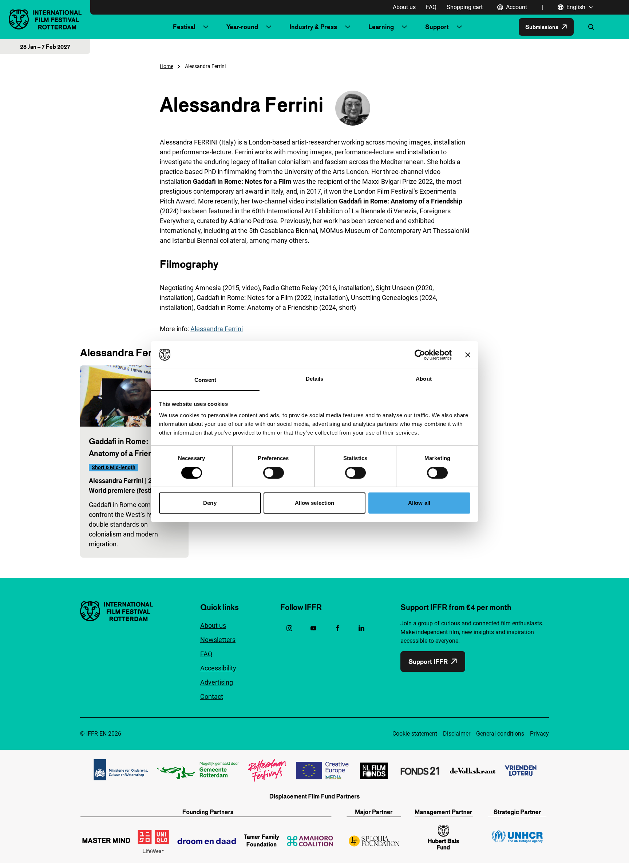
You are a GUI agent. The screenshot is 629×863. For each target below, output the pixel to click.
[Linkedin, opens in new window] (361, 628)
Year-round (242, 27)
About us (404, 7)
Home (166, 66)
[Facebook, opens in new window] (337, 628)
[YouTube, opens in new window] (313, 628)
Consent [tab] (205, 380)
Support (437, 27)
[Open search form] (591, 27)
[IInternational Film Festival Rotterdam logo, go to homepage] (45, 19)
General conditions (500, 733)
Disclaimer (456, 733)
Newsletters (218, 640)
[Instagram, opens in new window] (289, 628)
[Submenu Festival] (206, 26)
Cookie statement (414, 733)
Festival (184, 27)
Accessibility (218, 668)
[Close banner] (467, 354)
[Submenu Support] (459, 26)
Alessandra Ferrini (216, 329)
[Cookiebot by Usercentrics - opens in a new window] (420, 354)
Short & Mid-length (113, 467)
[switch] (273, 473)
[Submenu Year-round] (269, 26)
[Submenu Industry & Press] (348, 26)
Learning (381, 27)
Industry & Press (313, 27)
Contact (211, 696)
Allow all (419, 503)
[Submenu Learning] (404, 26)
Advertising (216, 682)
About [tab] (424, 379)
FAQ (431, 7)
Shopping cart (465, 7)
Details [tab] (315, 379)
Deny (209, 503)
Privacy (539, 733)
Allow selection (315, 503)
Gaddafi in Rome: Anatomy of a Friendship (130, 447)
